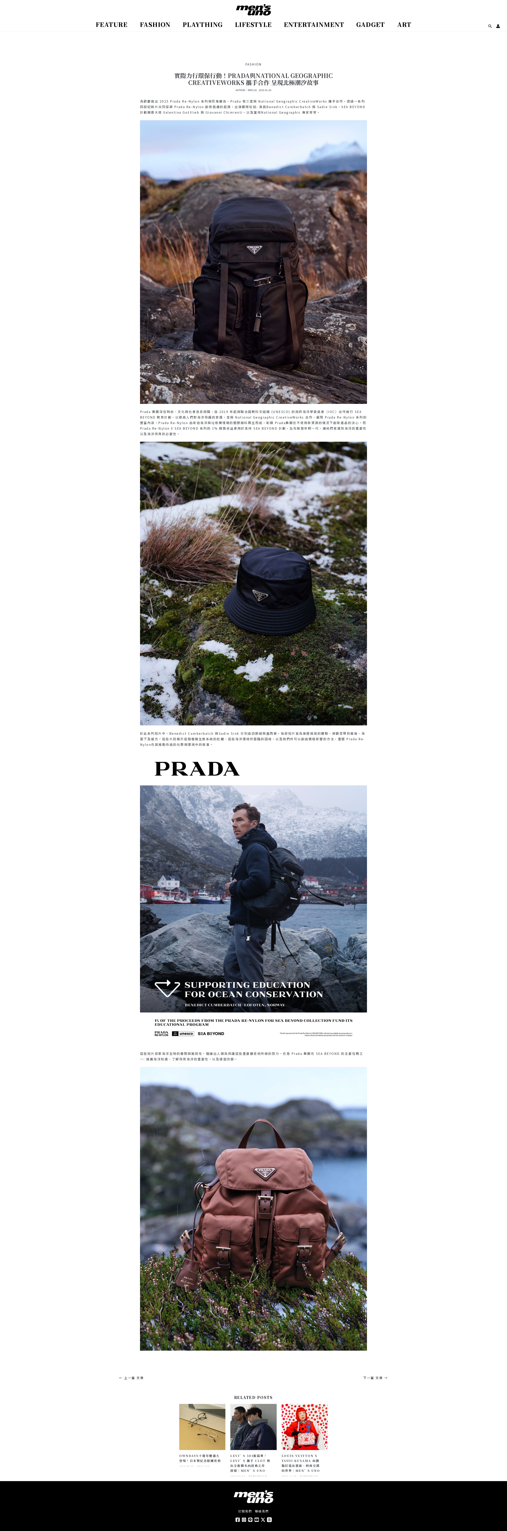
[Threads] (269, 1519)
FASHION (253, 64)
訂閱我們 (245, 1511)
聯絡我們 (262, 1511)
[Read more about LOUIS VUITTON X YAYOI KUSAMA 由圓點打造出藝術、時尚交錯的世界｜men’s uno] (305, 1426)
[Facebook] (237, 1519)
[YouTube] (256, 1519)
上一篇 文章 (131, 1377)
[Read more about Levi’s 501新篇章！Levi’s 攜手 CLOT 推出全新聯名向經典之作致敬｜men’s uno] (253, 1426)
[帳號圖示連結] (498, 26)
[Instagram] (244, 1519)
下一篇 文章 (375, 1377)
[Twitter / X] (263, 1519)
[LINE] (250, 1519)
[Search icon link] (490, 26)
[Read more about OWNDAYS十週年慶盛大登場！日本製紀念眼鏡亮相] (202, 1426)
